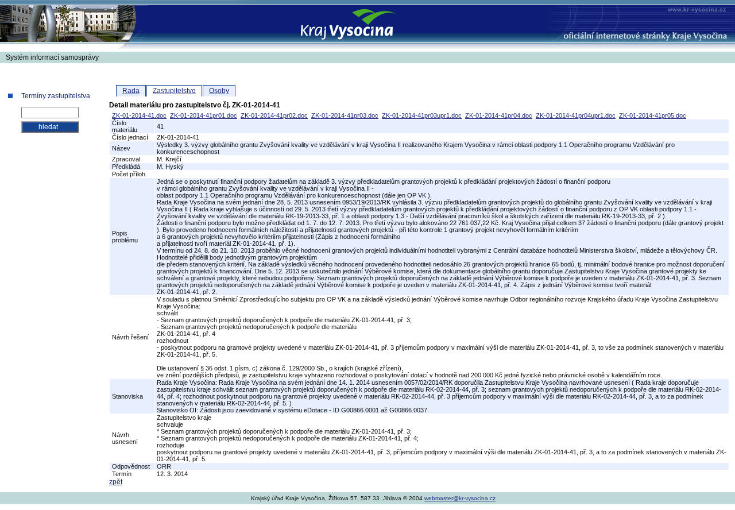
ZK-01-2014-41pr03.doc (344, 115)
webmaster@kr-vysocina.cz (460, 498)
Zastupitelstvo (174, 91)
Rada (131, 91)
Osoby (219, 91)
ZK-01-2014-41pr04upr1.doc (576, 115)
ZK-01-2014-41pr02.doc (274, 115)
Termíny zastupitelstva (55, 96)
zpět (115, 482)
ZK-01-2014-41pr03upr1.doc (422, 115)
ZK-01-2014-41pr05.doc (652, 115)
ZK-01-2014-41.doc (139, 115)
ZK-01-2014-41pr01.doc (203, 115)
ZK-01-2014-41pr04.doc (498, 115)
